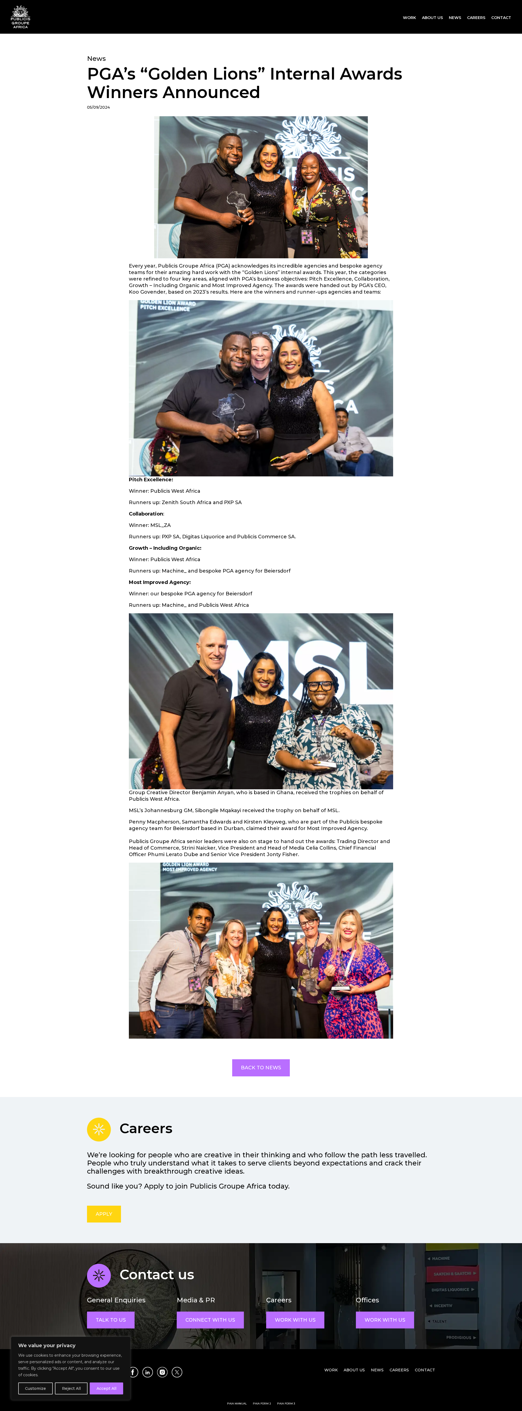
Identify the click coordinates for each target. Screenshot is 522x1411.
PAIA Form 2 (262, 1403)
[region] (70, 1368)
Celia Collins (321, 848)
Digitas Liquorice (203, 537)
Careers (476, 18)
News (455, 18)
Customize (35, 1388)
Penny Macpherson (154, 822)
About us (432, 18)
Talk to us (111, 1320)
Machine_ (173, 571)
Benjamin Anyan (213, 793)
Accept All (106, 1388)
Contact (501, 18)
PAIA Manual (237, 1403)
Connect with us (210, 1320)
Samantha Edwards (206, 822)
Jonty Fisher (282, 854)
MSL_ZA (160, 525)
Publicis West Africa (175, 491)
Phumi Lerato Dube (173, 854)
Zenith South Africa (186, 502)
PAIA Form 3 (286, 1403)
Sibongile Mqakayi (218, 810)
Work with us (295, 1320)
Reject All (71, 1388)
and (237, 822)
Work (409, 18)
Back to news (261, 1068)
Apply (104, 1214)
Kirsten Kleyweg (264, 822)
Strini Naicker (199, 848)
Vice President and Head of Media (260, 848)
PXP (228, 502)
